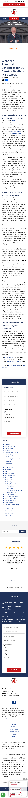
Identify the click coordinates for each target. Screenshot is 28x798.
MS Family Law (9, 486)
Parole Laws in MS (10, 500)
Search (23, 531)
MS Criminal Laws (10, 475)
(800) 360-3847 (14, 696)
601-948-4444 (8, 357)
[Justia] (14, 702)
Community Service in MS (12, 459)
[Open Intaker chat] (11, 797)
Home (4, 18)
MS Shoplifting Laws (11, 492)
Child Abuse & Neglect (11, 453)
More (23, 18)
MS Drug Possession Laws (13, 484)
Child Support (9, 457)
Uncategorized (9, 511)
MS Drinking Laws (14, 365)
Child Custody (9, 455)
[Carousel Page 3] (17, 575)
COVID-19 (7, 451)
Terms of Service (14, 731)
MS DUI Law (8, 478)
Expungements (9, 467)
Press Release (9, 502)
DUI (6, 465)
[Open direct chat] (24, 779)
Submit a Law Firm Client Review (14, 587)
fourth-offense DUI (17, 133)
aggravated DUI (16, 131)
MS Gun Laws (9, 488)
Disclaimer (14, 727)
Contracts (8, 461)
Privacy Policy (14, 729)
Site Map (14, 734)
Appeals (7, 444)
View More (14, 581)
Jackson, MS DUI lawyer (13, 361)
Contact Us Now (14, 433)
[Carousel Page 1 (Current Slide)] (10, 575)
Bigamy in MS (9, 448)
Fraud (6, 471)
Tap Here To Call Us (14, 4)
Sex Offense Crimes (11, 509)
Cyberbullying (9, 463)
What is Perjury (9, 513)
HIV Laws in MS (9, 473)
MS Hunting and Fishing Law (13, 490)
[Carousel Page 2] (14, 575)
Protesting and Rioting (12, 505)
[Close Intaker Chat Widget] (26, 779)
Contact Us (14, 18)
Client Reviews (14, 541)
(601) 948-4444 (12, 693)
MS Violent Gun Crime (11, 496)
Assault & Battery (10, 446)
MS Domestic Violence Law (13, 480)
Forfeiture (8, 469)
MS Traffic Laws (9, 494)
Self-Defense (8, 507)
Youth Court (8, 515)
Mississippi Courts (10, 498)
